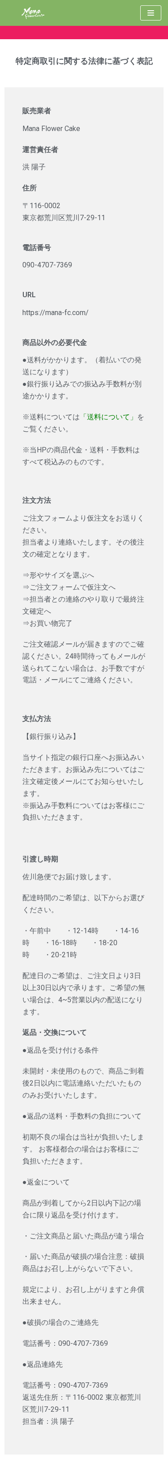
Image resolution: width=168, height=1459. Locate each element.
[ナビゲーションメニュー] (150, 12)
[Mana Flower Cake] (33, 13)
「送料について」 (108, 417)
